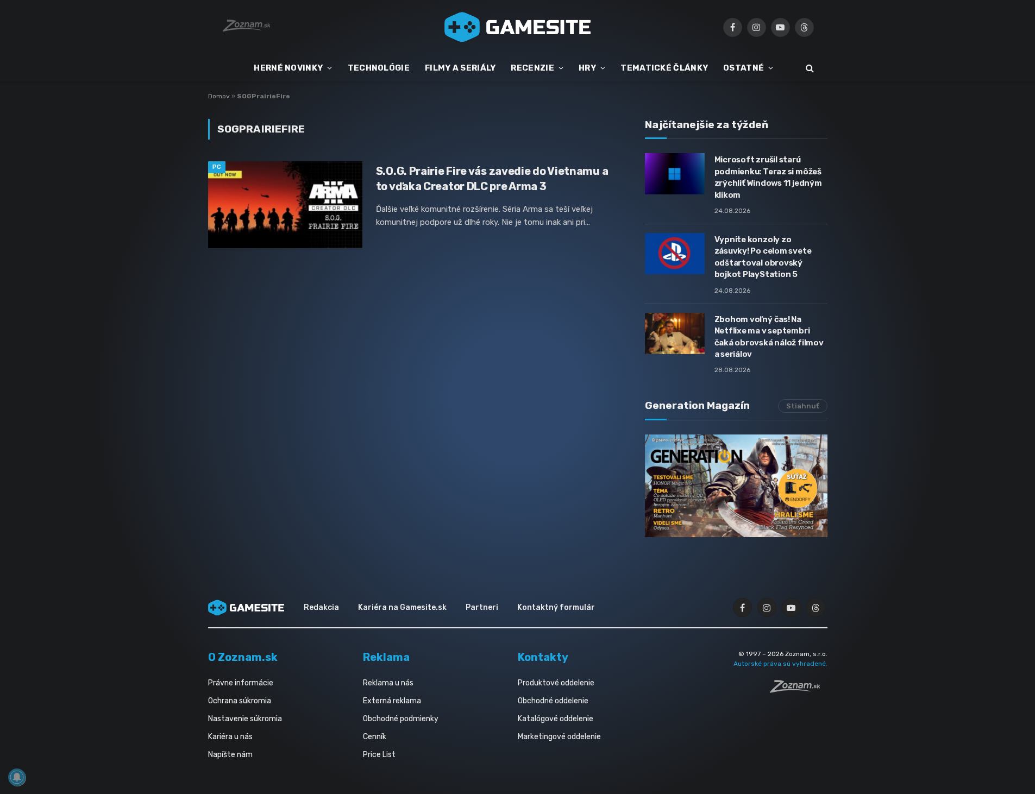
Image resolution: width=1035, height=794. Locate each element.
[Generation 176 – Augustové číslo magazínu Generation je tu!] (736, 485)
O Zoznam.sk (243, 657)
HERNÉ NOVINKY (288, 68)
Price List (379, 754)
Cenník (374, 736)
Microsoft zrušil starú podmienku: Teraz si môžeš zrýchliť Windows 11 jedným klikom (768, 177)
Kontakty (543, 657)
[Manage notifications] (17, 777)
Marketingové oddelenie (559, 736)
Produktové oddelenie (556, 683)
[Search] (809, 68)
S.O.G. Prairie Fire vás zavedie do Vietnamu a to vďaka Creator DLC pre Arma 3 (492, 178)
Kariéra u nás (230, 736)
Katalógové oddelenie (555, 718)
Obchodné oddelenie (553, 700)
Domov (219, 96)
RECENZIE (532, 68)
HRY (587, 68)
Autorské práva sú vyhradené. (780, 663)
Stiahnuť (802, 406)
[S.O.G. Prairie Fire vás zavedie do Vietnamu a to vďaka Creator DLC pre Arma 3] (285, 204)
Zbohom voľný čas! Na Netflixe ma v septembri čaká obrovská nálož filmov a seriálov (769, 336)
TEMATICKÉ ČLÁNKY (664, 68)
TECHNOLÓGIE (379, 68)
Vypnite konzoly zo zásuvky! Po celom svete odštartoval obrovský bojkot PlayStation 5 (763, 257)
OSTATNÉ (743, 68)
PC (217, 167)
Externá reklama (392, 700)
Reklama (386, 657)
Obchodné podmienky (400, 718)
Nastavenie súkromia (245, 718)
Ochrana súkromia (239, 700)
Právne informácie (240, 683)
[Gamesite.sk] (518, 27)
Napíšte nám (230, 754)
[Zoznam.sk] (798, 690)
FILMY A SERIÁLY (460, 68)
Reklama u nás (388, 683)
